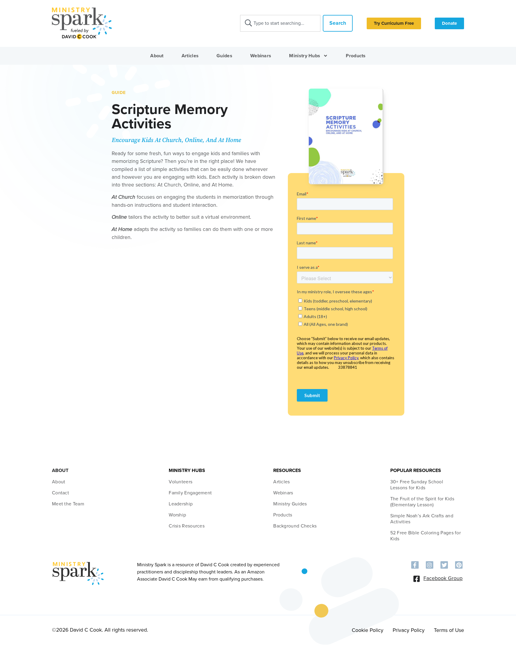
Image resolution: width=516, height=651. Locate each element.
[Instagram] (429, 565)
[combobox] (280, 23)
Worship (177, 515)
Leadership (181, 504)
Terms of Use (449, 630)
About (157, 56)
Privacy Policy (409, 630)
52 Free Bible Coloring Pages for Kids (425, 536)
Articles (190, 56)
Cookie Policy (367, 630)
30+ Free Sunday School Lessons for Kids (416, 485)
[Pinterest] (459, 565)
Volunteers (180, 482)
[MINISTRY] (78, 584)
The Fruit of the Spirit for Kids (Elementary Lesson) (422, 502)
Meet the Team (68, 504)
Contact (60, 493)
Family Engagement (190, 493)
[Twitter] (444, 565)
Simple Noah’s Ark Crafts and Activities (421, 519)
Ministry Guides (290, 504)
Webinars (260, 56)
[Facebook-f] (415, 565)
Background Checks (295, 526)
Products (356, 56)
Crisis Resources (187, 526)
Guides (224, 56)
